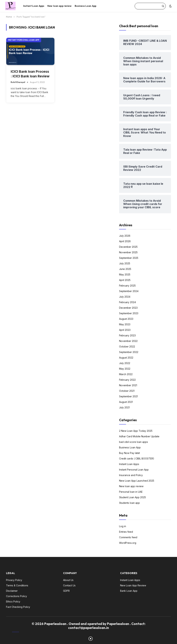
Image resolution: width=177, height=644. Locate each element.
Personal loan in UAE (131, 491)
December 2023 (128, 307)
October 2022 (127, 346)
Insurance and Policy (131, 475)
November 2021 (128, 385)
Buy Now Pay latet (129, 452)
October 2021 (126, 390)
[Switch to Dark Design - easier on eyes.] (170, 6)
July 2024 (124, 296)
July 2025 (124, 263)
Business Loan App (85, 5)
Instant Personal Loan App (23, 40)
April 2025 (125, 280)
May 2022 (124, 368)
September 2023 (128, 313)
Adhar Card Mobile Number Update (139, 436)
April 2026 (125, 241)
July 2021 (124, 407)
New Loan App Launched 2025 (136, 480)
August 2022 (126, 357)
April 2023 (125, 329)
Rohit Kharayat (18, 82)
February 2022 (127, 379)
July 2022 (124, 363)
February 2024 (127, 302)
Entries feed (126, 531)
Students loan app (129, 502)
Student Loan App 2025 (132, 497)
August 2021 (126, 401)
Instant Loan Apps (33, 5)
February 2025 (127, 285)
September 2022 (128, 352)
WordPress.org (127, 542)
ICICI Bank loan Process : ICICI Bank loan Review (30, 74)
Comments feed (128, 537)
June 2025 (125, 268)
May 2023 (124, 324)
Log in (122, 526)
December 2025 (128, 246)
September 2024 (128, 291)
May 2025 (124, 274)
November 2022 (128, 340)
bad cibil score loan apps (133, 441)
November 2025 (128, 252)
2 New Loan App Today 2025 (135, 430)
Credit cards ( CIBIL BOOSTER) (136, 458)
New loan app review (59, 5)
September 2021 (128, 396)
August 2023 (126, 318)
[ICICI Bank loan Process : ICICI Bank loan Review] (30, 51)
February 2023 (127, 335)
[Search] (163, 6)
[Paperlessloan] (10, 6)
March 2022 (126, 374)
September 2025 (128, 257)
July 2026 (124, 235)
